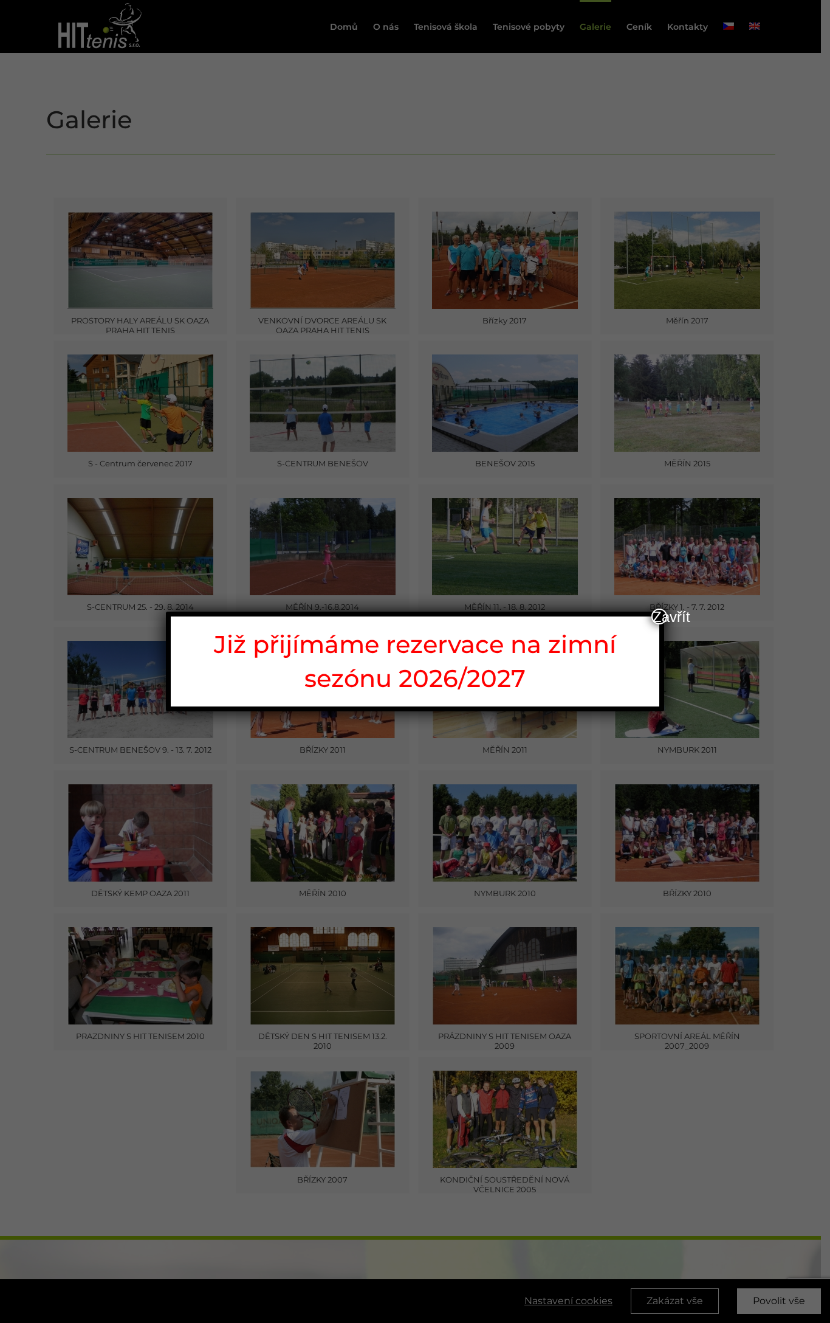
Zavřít (660, 616)
